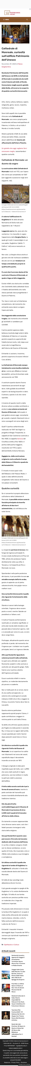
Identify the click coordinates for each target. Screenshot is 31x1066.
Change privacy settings (24, 1064)
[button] (27, 19)
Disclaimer (24, 1062)
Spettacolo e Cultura (11, 945)
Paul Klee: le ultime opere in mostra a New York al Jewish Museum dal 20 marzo (18, 988)
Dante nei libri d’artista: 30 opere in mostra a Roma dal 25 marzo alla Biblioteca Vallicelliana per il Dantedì (18, 1030)
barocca (20, 439)
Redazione (7, 1062)
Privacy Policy (15, 1062)
